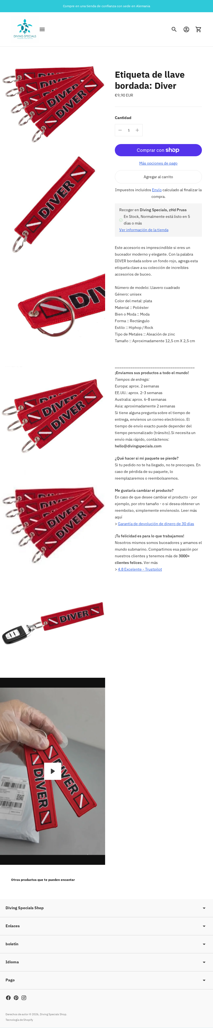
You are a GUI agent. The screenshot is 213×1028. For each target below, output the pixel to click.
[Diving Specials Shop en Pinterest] (16, 998)
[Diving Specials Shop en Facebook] (8, 998)
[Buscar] (174, 29)
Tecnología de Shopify (19, 1020)
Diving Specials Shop (53, 1014)
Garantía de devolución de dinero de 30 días (156, 523)
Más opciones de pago (158, 163)
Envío (157, 189)
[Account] (186, 29)
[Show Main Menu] (42, 29)
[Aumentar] (137, 130)
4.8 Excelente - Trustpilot (140, 569)
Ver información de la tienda (143, 229)
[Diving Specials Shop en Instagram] (24, 998)
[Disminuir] (120, 130)
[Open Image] (52, 99)
